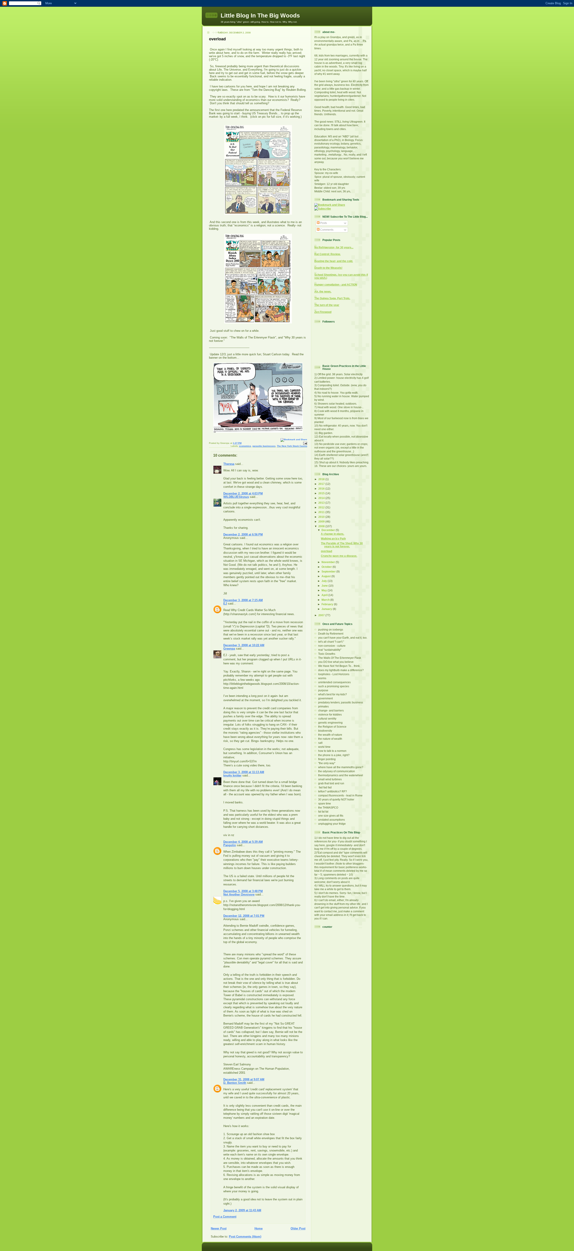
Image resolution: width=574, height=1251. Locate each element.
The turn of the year (326, 305)
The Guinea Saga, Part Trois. (332, 298)
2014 (321, 497)
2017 (321, 483)
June (325, 585)
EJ (225, 603)
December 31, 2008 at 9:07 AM (243, 1079)
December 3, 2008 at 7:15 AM (243, 600)
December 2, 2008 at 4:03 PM (243, 493)
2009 (321, 521)
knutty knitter (232, 775)
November (329, 562)
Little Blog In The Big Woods (260, 15)
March (326, 599)
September (329, 571)
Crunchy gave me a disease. (339, 555)
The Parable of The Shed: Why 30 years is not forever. (342, 545)
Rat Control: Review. (327, 254)
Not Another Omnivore (238, 894)
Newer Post (218, 1228)
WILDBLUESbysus (236, 497)
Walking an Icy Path (333, 538)
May (325, 590)
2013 (321, 502)
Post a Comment (224, 1216)
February (328, 604)
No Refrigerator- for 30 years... (333, 247)
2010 (321, 516)
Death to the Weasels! (328, 267)
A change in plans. (332, 533)
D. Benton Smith (234, 1082)
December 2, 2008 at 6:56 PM (243, 534)
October (327, 566)
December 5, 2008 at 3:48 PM (243, 891)
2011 (321, 512)
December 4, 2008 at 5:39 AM (243, 841)
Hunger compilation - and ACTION (335, 284)
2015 (321, 493)
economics (245, 446)
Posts (323, 222)
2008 (321, 526)
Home (258, 1228)
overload (217, 39)
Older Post (298, 1228)
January (327, 608)
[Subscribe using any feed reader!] (322, 208)
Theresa (228, 464)
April (325, 595)
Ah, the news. (322, 291)
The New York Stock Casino (292, 446)
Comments (326, 229)
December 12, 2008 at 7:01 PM (243, 915)
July (325, 580)
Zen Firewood (322, 311)
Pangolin (229, 845)
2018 (321, 479)
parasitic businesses (264, 446)
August (326, 576)
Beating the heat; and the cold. (333, 261)
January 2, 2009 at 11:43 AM (242, 1210)
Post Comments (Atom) (245, 1236)
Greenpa (229, 648)
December (329, 530)
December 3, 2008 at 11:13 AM (243, 772)
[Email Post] (304, 443)
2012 (321, 507)
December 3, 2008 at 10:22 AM (243, 645)
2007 (321, 615)
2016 (321, 488)
